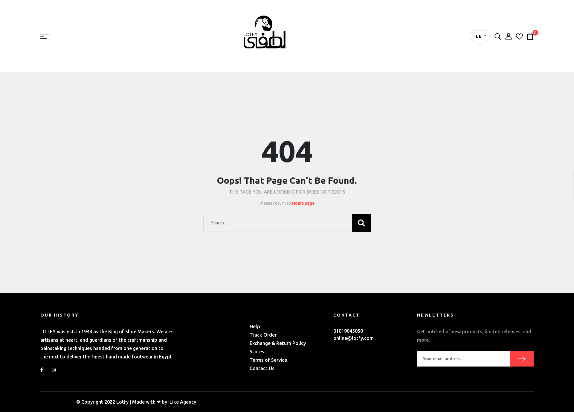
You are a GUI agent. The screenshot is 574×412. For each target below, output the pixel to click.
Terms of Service (268, 360)
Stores (257, 351)
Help (255, 326)
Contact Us (262, 368)
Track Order (263, 334)
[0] (530, 35)
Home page (303, 203)
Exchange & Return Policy (278, 343)
